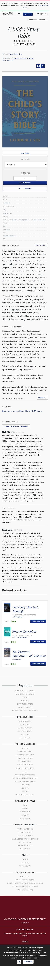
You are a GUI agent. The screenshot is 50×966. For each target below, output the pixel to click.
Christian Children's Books (23, 58)
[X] (43, 66)
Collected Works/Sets (25, 775)
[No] (47, 955)
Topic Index (25, 738)
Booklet (25, 815)
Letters (25, 771)
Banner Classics (25, 707)
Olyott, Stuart (18, 617)
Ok (19, 961)
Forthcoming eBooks (25, 694)
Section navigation (37, 20)
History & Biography (25, 755)
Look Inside (25, 153)
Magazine (25, 785)
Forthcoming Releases (25, 691)
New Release (7, 61)
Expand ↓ (42, 398)
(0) (29, 14)
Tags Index (25, 734)
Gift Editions (25, 842)
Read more (28, 961)
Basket (25, 859)
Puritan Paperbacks (25, 829)
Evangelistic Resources (25, 781)
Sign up (25, 941)
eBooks (25, 697)
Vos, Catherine (16, 54)
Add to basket (24, 183)
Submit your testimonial (16, 427)
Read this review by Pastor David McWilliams (22, 411)
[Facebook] (38, 66)
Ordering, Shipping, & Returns (25, 886)
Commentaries (25, 761)
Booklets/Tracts (24, 846)
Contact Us (25, 923)
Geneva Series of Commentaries (24, 839)
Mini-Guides (25, 849)
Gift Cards (25, 876)
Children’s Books (25, 765)
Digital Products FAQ (25, 880)
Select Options (38, 621)
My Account (24, 866)
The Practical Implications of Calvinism (29, 654)
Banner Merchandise (25, 795)
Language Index (25, 728)
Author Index (25, 721)
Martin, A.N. (18, 659)
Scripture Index (25, 731)
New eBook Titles (25, 704)
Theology (25, 748)
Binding (25, 159)
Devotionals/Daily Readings (25, 778)
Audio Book (25, 818)
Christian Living (25, 751)
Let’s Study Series (25, 836)
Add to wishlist (25, 188)
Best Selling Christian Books (25, 711)
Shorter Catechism (24, 631)
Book (25, 805)
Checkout (25, 863)
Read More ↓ (41, 245)
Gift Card (25, 788)
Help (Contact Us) (25, 890)
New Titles (24, 701)
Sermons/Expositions (25, 768)
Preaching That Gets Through (25, 609)
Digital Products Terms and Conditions (25, 883)
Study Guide (25, 812)
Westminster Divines (20, 637)
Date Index (25, 724)
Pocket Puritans (25, 832)
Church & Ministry (25, 758)
